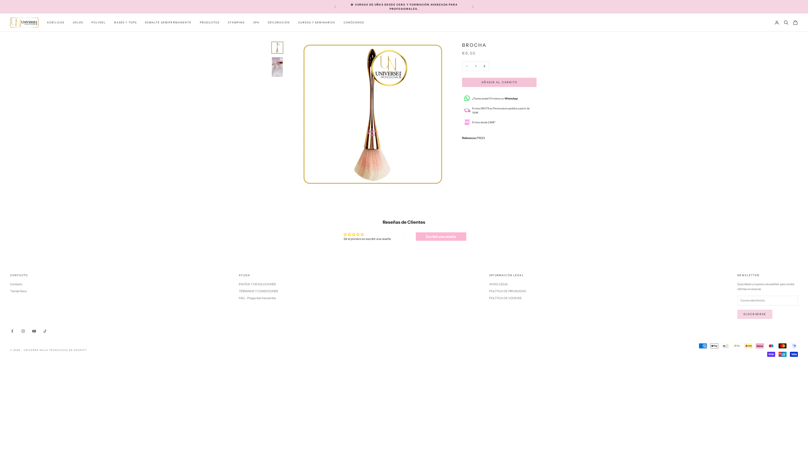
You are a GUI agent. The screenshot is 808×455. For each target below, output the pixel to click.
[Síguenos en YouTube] (34, 331)
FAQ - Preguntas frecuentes (257, 298)
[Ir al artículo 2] (277, 67)
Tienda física (18, 291)
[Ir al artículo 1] (277, 48)
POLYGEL (99, 22)
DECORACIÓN (279, 22)
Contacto (16, 284)
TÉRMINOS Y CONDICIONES (258, 291)
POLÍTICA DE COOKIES (505, 298)
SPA (256, 22)
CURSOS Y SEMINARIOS (316, 22)
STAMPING (236, 22)
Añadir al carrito (499, 82)
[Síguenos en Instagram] (23, 331)
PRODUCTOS (209, 22)
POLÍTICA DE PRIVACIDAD (507, 291)
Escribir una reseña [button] (441, 236)
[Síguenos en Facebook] (12, 331)
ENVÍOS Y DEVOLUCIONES (257, 284)
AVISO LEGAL (498, 284)
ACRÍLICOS (55, 22)
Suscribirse (754, 314)
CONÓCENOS (354, 22)
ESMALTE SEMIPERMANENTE (168, 22)
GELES (78, 22)
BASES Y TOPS (125, 22)
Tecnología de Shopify (68, 350)
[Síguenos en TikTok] (45, 331)
